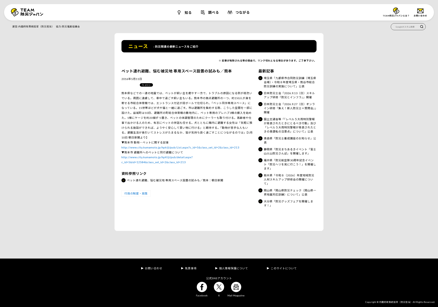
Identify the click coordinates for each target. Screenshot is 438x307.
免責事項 (191, 268)
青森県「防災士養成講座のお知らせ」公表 (290, 140)
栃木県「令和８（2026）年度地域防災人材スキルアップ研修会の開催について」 (289, 179)
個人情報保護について (233, 268)
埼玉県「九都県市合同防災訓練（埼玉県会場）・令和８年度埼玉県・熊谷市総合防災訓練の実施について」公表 (290, 82)
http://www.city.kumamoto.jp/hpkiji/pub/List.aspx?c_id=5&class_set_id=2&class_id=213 (180, 147)
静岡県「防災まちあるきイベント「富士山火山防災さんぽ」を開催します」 (290, 151)
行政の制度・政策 (136, 193)
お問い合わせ (153, 268)
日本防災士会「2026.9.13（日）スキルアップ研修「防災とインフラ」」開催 (289, 95)
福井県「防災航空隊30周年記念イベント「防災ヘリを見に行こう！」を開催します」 (290, 164)
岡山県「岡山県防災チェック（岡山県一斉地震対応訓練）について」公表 (290, 192)
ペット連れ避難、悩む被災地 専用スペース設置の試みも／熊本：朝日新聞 (175, 180)
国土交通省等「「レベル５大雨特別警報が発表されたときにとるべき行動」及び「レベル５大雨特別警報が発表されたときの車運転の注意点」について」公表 (290, 125)
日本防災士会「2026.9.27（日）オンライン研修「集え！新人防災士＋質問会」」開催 (290, 108)
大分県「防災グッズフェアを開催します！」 (288, 203)
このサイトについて (284, 268)
